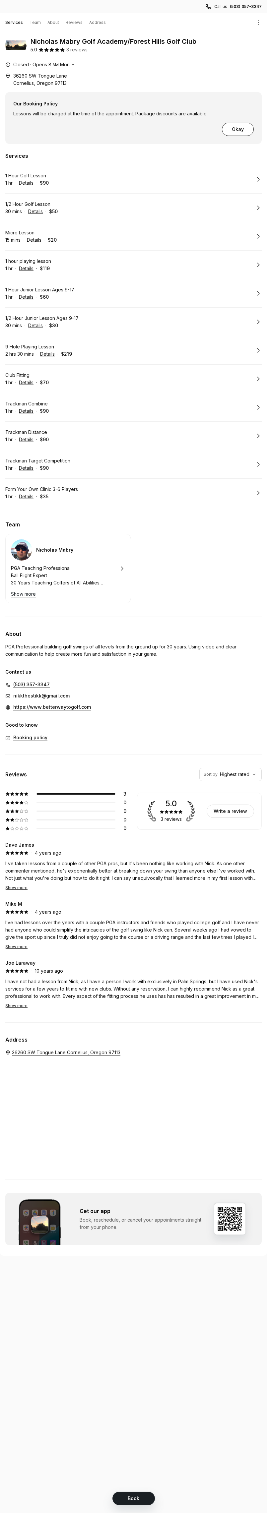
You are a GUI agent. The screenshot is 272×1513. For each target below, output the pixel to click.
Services (14, 22)
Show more (16, 887)
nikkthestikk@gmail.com (41, 695)
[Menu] (258, 22)
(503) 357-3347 (246, 6)
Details (26, 183)
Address (97, 22)
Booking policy (30, 737)
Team (35, 22)
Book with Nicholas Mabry (68, 568)
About (53, 22)
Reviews (74, 22)
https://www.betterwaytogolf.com (52, 707)
